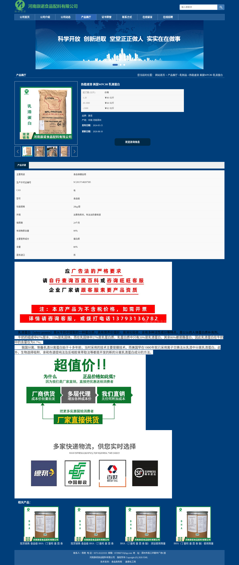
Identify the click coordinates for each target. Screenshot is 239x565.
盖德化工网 (130, 562)
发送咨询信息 (132, 142)
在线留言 (147, 17)
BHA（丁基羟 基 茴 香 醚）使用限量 (193, 543)
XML (145, 557)
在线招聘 (168, 17)
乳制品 (183, 75)
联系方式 (127, 17)
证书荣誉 (106, 17)
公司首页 (25, 17)
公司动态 (66, 17)
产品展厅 (86, 17)
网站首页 (160, 75)
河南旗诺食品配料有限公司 (102, 557)
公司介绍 (45, 17)
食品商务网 (116, 562)
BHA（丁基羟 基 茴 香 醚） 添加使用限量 (143, 543)
